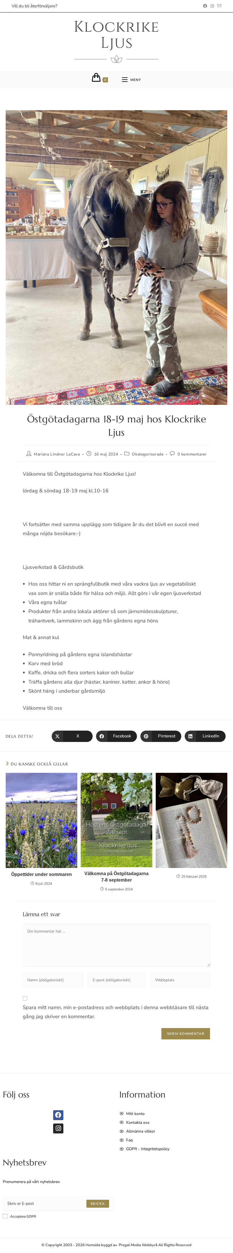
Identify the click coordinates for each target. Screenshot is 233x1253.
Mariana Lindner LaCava (57, 454)
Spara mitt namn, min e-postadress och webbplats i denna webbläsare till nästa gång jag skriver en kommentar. (116, 1012)
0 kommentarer (192, 454)
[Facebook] (58, 1115)
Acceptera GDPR (23, 1216)
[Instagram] (58, 1128)
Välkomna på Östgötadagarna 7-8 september (116, 876)
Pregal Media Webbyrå (138, 1245)
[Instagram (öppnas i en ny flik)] (212, 6)
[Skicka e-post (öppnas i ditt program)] (218, 6)
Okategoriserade (147, 454)
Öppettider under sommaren (41, 874)
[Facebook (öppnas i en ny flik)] (205, 6)
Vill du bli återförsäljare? (34, 6)
